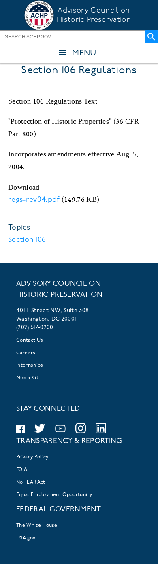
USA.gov (25, 538)
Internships (29, 365)
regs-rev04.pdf (34, 200)
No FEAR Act (30, 482)
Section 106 (27, 240)
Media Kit (27, 378)
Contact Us (29, 340)
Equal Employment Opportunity (54, 494)
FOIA (21, 469)
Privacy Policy (32, 457)
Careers (25, 353)
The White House (37, 525)
